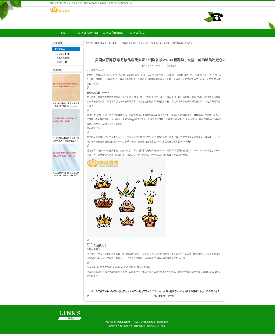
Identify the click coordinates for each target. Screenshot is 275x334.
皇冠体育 (127, 325)
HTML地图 (162, 322)
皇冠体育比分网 (88, 33)
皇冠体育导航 (115, 325)
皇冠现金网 (139, 325)
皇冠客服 (151, 325)
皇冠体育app (137, 33)
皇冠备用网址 (93, 249)
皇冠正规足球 (100, 43)
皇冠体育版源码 (113, 33)
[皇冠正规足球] (60, 14)
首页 (63, 33)
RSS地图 (150, 322)
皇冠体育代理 (93, 128)
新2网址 (161, 325)
